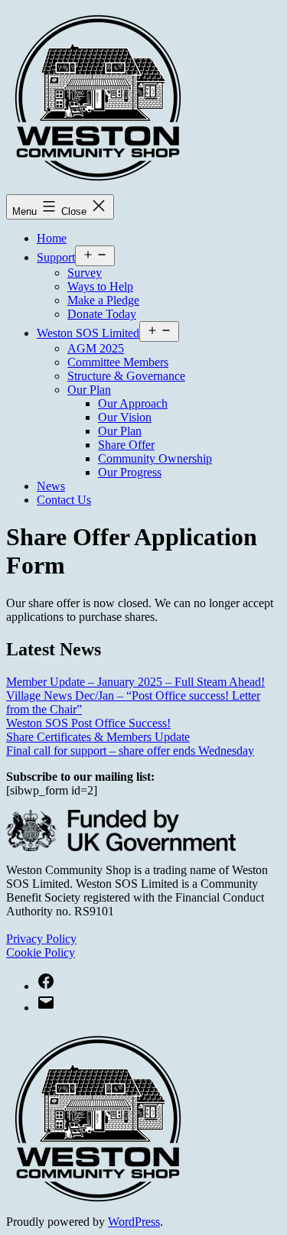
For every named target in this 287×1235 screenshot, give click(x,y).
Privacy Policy (41, 938)
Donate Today (101, 313)
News (51, 485)
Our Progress (129, 472)
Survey (84, 272)
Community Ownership (155, 458)
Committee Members (117, 362)
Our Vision (125, 417)
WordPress (134, 1221)
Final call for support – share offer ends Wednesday (130, 750)
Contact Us (64, 499)
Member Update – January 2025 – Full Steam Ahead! (135, 681)
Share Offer (126, 444)
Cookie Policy (40, 952)
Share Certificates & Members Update (98, 736)
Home (52, 238)
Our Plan (89, 389)
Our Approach (133, 403)
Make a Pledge (103, 300)
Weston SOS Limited (88, 333)
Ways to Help (100, 286)
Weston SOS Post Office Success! (88, 723)
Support (56, 257)
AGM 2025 (95, 348)
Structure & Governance (126, 375)
